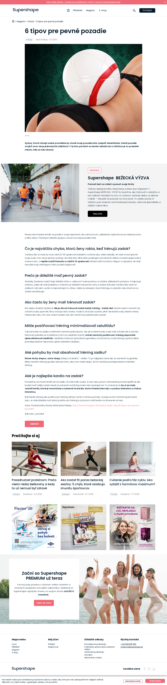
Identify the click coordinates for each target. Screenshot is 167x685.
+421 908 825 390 (128, 644)
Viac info (97, 213)
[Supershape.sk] (26, 10)
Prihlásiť (147, 10)
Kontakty (88, 655)
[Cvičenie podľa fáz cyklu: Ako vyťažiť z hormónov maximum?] (132, 459)
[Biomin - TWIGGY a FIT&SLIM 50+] (132, 527)
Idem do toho (44, 602)
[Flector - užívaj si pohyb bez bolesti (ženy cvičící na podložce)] (34, 527)
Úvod (14, 644)
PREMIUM (77, 10)
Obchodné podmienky (94, 652)
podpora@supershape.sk (132, 647)
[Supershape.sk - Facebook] (144, 669)
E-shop (103, 10)
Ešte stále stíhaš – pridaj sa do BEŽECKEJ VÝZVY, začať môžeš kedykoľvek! (83, 2)
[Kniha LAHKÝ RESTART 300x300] (83, 527)
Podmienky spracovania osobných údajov (99, 648)
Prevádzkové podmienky (95, 644)
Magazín (90, 10)
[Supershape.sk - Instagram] (149, 669)
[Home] (68, 10)
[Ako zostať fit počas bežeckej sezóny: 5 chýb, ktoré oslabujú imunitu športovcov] (83, 459)
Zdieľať (34, 423)
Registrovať (53, 647)
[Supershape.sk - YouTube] (154, 669)
